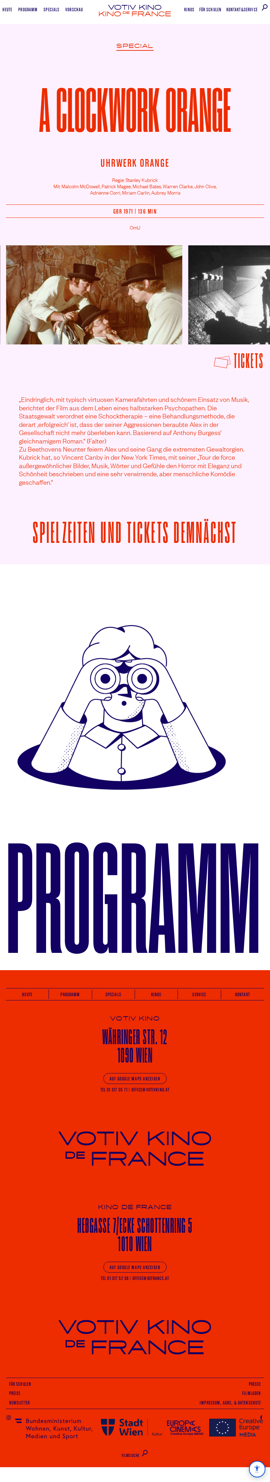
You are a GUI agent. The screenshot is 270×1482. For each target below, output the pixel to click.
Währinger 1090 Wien (134, 1046)
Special (134, 46)
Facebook (261, 1417)
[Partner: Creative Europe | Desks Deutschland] (236, 1427)
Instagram (8, 1417)
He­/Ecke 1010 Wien (135, 1234)
